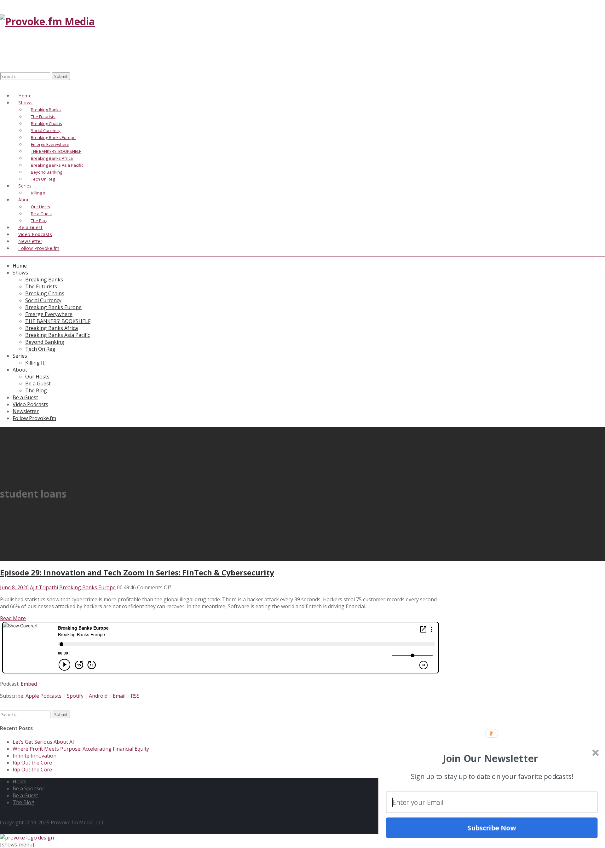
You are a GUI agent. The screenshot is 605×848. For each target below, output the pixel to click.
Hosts (19, 781)
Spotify (75, 695)
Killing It (34, 362)
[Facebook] (3, 83)
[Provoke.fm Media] (47, 21)
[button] (490, 758)
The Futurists (41, 286)
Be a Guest (38, 383)
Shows (20, 272)
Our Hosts (37, 376)
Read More (13, 618)
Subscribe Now (492, 827)
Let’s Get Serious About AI (43, 741)
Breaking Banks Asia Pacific (57, 335)
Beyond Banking (44, 341)
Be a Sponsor (28, 788)
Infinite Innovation (34, 755)
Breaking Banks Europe (53, 307)
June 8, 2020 (14, 587)
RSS (135, 695)
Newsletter (26, 411)
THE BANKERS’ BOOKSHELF (57, 321)
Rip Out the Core (32, 762)
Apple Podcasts (43, 695)
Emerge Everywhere (48, 314)
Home (20, 265)
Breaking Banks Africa (51, 328)
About (25, 200)
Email (119, 695)
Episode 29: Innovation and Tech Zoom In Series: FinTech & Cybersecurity (137, 572)
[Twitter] (10, 83)
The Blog (36, 390)
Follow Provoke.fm (39, 248)
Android (98, 695)
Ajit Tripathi (44, 587)
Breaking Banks (44, 279)
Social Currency (43, 300)
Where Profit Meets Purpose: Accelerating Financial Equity (81, 748)
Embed (29, 683)
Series (20, 355)
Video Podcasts (30, 404)
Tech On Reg (40, 348)
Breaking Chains (44, 293)
